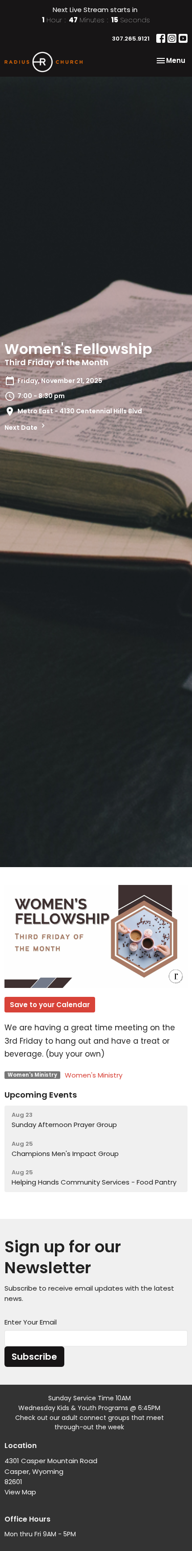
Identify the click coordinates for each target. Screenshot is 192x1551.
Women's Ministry (93, 1075)
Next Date (21, 427)
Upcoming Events (40, 1094)
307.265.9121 (131, 38)
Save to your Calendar (50, 1004)
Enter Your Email (30, 1322)
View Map (20, 1492)
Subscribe (34, 1356)
